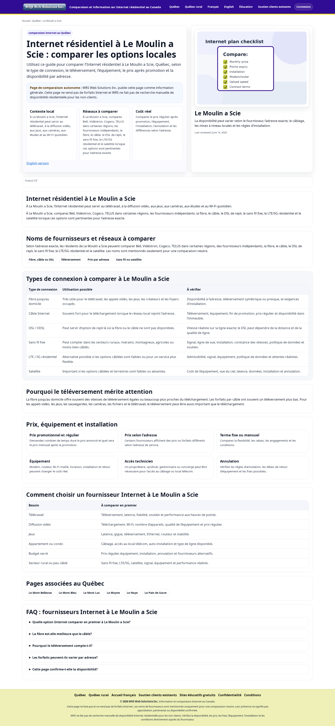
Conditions (252, 695)
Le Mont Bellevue (40, 593)
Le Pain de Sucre (156, 593)
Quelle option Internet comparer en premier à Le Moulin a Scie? (81, 622)
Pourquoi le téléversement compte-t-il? (62, 646)
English (229, 7)
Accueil (26, 20)
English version (38, 163)
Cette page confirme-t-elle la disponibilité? (65, 669)
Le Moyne (113, 593)
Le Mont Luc (91, 593)
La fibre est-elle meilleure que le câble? (62, 634)
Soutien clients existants (274, 7)
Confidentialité (229, 695)
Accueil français (123, 695)
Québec (174, 7)
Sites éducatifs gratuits (197, 695)
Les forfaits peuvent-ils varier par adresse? (65, 657)
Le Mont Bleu (67, 593)
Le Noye (132, 593)
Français (213, 7)
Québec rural (193, 7)
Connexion (303, 7)
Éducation (246, 7)
